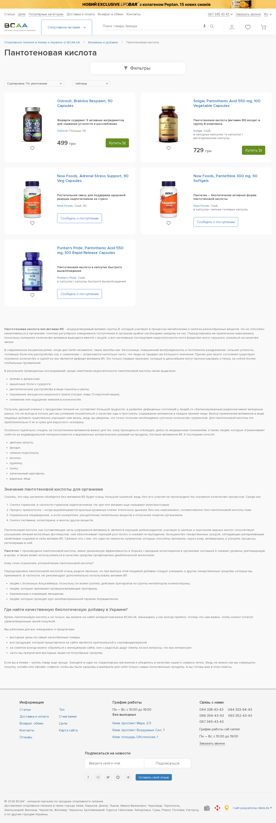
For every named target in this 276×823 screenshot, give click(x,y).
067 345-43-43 (211, 722)
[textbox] (34, 84)
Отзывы (26, 737)
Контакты (133, 14)
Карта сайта (68, 730)
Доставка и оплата (81, 14)
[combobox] (34, 83)
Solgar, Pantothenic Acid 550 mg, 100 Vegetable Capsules (226, 103)
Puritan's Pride (66, 278)
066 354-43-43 (211, 715)
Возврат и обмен (110, 14)
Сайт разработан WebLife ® (252, 808)
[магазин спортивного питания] (19, 25)
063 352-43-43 (240, 715)
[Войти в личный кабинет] (232, 27)
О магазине (68, 716)
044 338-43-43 (211, 709)
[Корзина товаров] (263, 27)
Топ (61, 709)
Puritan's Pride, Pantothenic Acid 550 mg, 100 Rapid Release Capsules (90, 250)
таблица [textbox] (81, 83)
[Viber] (118, 777)
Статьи (9, 14)
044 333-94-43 (240, 709)
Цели (21, 14)
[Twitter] (108, 777)
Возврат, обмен (31, 723)
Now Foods (65, 206)
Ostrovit (62, 131)
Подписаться (167, 763)
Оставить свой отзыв (154, 777)
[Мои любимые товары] (247, 27)
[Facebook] (88, 777)
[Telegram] (128, 777)
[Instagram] (98, 777)
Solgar (197, 131)
